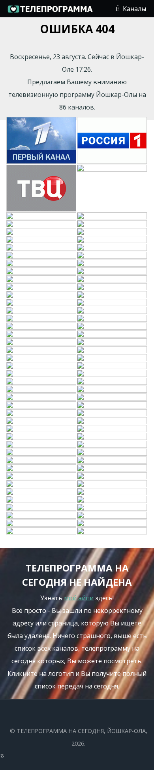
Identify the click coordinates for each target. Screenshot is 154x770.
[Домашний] (41, 224)
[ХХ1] (41, 295)
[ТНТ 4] (112, 437)
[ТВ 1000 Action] (112, 476)
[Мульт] (41, 397)
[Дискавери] (41, 279)
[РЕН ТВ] (112, 224)
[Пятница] (112, 374)
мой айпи (79, 598)
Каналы (134, 8)
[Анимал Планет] (41, 263)
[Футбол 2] (112, 523)
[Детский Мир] (112, 263)
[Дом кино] (41, 421)
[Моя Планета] (41, 516)
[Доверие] (41, 484)
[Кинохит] (41, 303)
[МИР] (112, 421)
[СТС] (41, 232)
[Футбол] (112, 531)
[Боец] (112, 342)
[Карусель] (41, 460)
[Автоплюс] (41, 342)
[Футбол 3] (41, 531)
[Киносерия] (41, 350)
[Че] (112, 413)
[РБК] (112, 303)
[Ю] (41, 240)
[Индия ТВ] (112, 334)
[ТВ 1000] (112, 287)
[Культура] (41, 216)
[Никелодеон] (41, 271)
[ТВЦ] (41, 188)
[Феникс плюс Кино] (41, 468)
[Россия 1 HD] (112, 508)
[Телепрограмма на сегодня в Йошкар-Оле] (49, 11)
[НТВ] (112, 188)
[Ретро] (41, 311)
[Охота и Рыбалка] (112, 326)
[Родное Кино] (41, 248)
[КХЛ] (41, 492)
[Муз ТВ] (112, 397)
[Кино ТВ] (41, 374)
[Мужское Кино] (112, 405)
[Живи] (41, 358)
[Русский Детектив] (41, 389)
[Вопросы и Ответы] (112, 500)
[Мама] (112, 460)
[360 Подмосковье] (112, 492)
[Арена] (112, 358)
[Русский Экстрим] (41, 334)
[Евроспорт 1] (112, 256)
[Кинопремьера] (112, 248)
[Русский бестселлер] (112, 366)
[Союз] (112, 452)
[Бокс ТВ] (41, 523)
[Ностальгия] (41, 429)
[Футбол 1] (41, 256)
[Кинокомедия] (112, 295)
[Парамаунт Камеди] (112, 382)
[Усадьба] (112, 319)
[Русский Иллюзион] (41, 445)
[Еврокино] (112, 484)
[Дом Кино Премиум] (41, 405)
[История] (41, 382)
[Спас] (112, 271)
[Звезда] (112, 311)
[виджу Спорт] (41, 452)
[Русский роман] (41, 319)
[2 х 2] (41, 287)
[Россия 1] (112, 141)
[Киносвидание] (112, 240)
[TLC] (112, 429)
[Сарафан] (41, 476)
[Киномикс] (41, 437)
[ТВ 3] (112, 232)
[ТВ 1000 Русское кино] (112, 445)
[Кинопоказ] (112, 350)
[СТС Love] (112, 389)
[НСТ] (112, 468)
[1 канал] (41, 141)
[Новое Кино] (41, 326)
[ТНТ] (112, 216)
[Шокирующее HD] (41, 500)
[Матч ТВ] (41, 413)
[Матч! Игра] (112, 516)
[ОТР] (41, 366)
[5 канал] (112, 279)
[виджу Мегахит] (41, 508)
